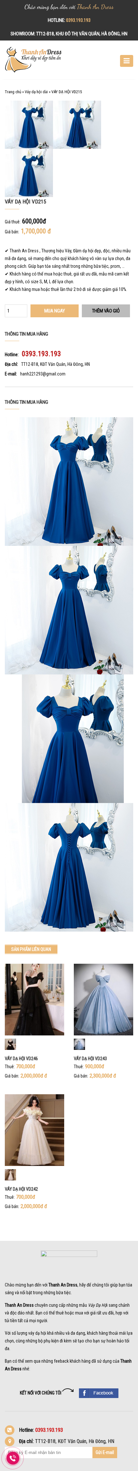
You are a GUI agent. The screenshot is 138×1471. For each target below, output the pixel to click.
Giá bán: (12, 231)
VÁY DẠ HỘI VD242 (21, 1189)
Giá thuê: (13, 221)
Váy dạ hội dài (36, 91)
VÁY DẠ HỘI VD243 (90, 1058)
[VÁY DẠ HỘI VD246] (34, 999)
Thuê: (10, 1066)
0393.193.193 (78, 20)
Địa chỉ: (11, 364)
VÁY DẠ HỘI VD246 (21, 1058)
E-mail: (11, 373)
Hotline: (12, 354)
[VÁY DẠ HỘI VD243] (103, 999)
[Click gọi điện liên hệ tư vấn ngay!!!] (13, 1458)
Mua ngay (54, 311)
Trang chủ (13, 91)
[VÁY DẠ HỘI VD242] (34, 1129)
